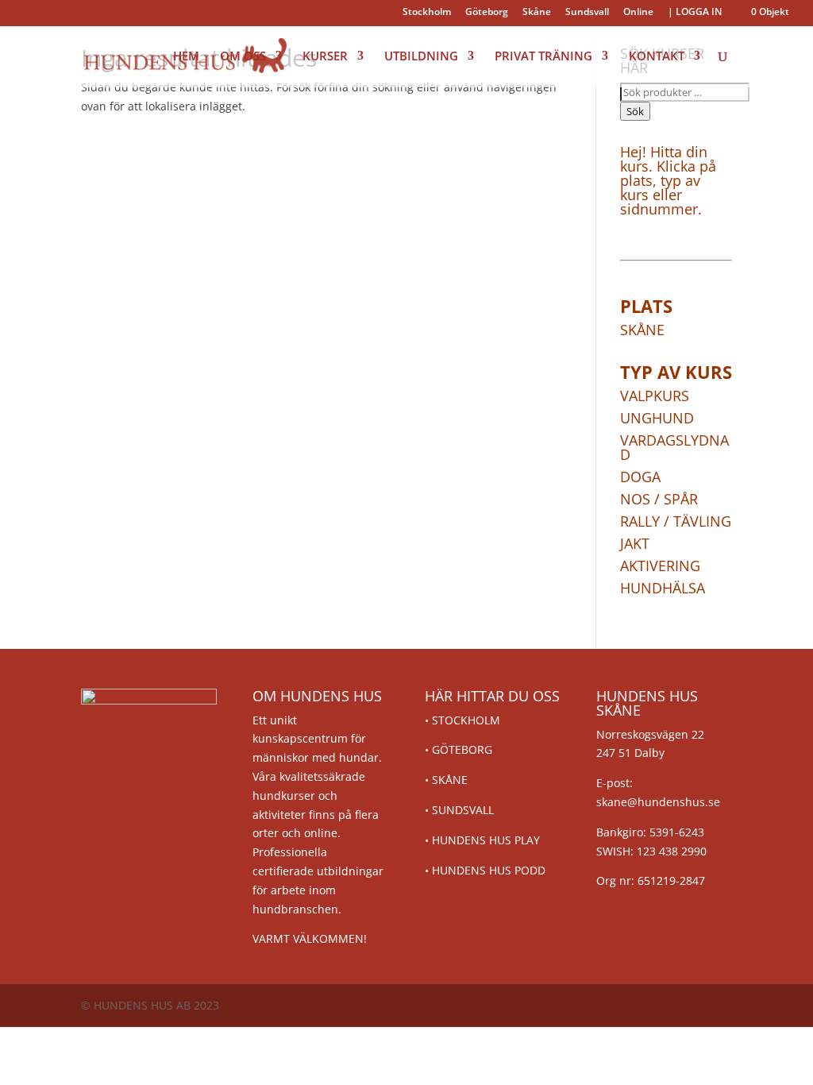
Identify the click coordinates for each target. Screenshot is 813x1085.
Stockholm (427, 12)
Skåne (536, 12)
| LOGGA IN (695, 12)
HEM (186, 57)
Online (638, 12)
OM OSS (243, 57)
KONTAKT (656, 57)
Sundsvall (587, 12)
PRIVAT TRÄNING (543, 57)
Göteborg (486, 12)
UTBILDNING (421, 57)
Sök (635, 111)
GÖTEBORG (462, 749)
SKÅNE (450, 779)
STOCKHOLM (466, 720)
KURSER (325, 57)
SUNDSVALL (463, 809)
